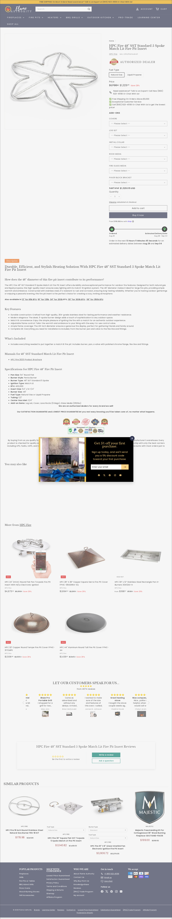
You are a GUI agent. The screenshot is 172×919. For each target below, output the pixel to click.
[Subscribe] (125, 467)
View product (24, 809)
